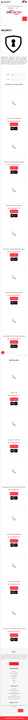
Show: (8, 79)
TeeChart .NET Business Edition (14, 534)
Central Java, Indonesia (14, 690)
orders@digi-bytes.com (16, 698)
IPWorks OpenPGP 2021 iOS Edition (14, 292)
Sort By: (7, 74)
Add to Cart (14, 124)
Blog (14, 682)
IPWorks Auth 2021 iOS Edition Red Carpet (14, 162)
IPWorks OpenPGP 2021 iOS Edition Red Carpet (14, 336)
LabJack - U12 (14, 392)
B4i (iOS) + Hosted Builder (14, 581)
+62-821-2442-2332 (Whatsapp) (14, 6)
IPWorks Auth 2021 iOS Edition (14, 118)
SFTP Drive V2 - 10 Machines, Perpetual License (14, 628)
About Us (14, 671)
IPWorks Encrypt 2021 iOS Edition (14, 205)
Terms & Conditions (14, 676)
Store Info (14, 678)
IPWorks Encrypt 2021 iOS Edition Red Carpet (14, 249)
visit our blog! (14, 663)
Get (21, 710)
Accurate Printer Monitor (14, 440)
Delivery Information (14, 673)
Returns (14, 680)
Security (5, 25)
